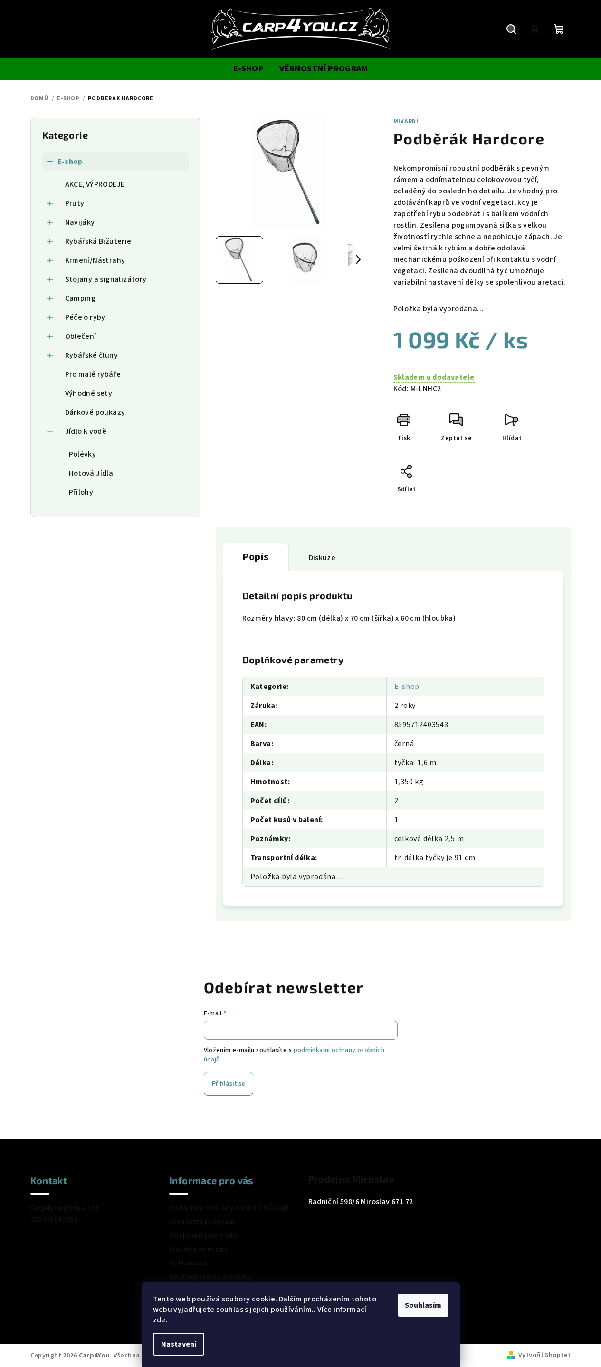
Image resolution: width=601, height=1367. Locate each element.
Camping (80, 298)
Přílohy (81, 492)
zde (159, 1320)
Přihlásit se (228, 1084)
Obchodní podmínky (204, 1235)
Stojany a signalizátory (106, 279)
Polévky (82, 454)
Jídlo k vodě (86, 431)
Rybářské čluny (91, 355)
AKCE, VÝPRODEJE (95, 184)
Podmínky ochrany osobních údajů (229, 1208)
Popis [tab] (255, 556)
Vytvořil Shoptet (544, 1355)
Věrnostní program (202, 1221)
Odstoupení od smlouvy (210, 1276)
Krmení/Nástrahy (95, 260)
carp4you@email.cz (65, 1208)
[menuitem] (248, 69)
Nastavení (178, 1344)
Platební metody (198, 1249)
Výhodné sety (89, 393)
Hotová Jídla (91, 473)
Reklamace (188, 1263)
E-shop (70, 161)
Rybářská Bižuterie (98, 241)
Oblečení (80, 336)
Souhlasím (423, 1305)
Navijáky (80, 222)
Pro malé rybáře (93, 374)
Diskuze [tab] (322, 558)
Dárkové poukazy (95, 412)
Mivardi (406, 121)
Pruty (75, 203)
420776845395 (54, 1219)
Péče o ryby (85, 317)
